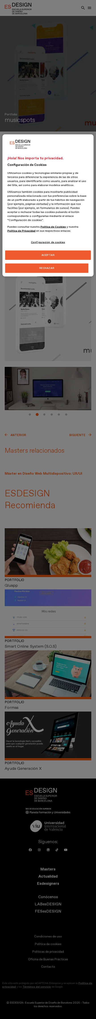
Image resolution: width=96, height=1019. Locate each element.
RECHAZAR (46, 268)
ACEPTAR (48, 255)
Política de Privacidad (21, 231)
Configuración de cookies (48, 242)
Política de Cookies (53, 227)
